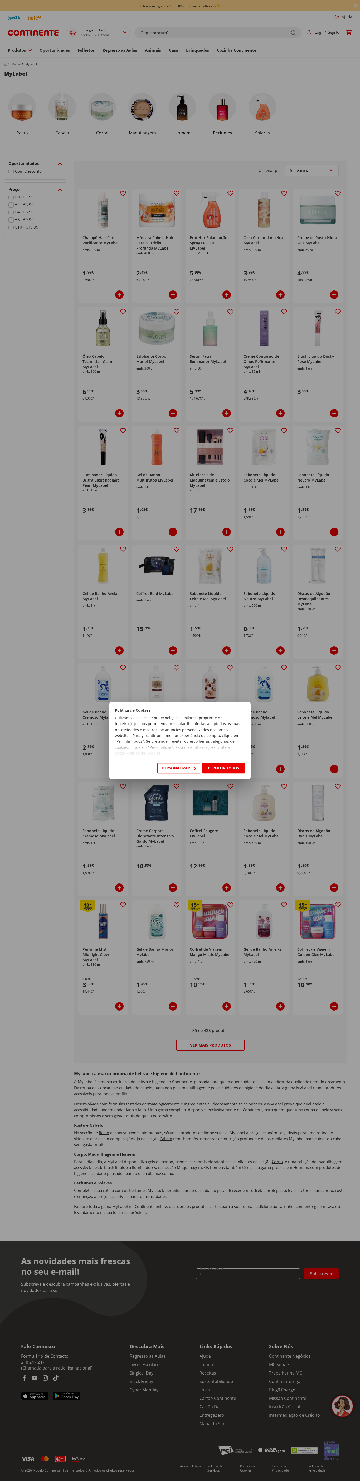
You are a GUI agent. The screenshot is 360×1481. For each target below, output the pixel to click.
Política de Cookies (143, 753)
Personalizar (176, 767)
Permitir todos (223, 767)
